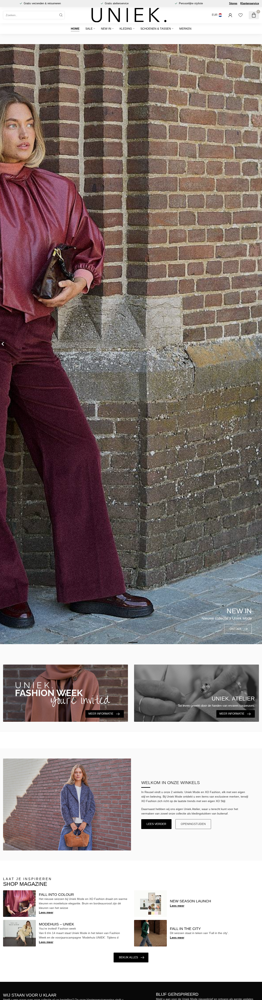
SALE (89, 28)
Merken (185, 28)
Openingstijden (193, 824)
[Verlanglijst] (240, 15)
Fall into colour (56, 895)
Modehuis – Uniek (56, 924)
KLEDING (126, 28)
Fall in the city (185, 929)
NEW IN (106, 28)
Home (75, 28)
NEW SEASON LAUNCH (190, 901)
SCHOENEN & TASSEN (155, 28)
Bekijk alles (128, 957)
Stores (233, 3)
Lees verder (156, 824)
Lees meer (46, 912)
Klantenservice (249, 3)
